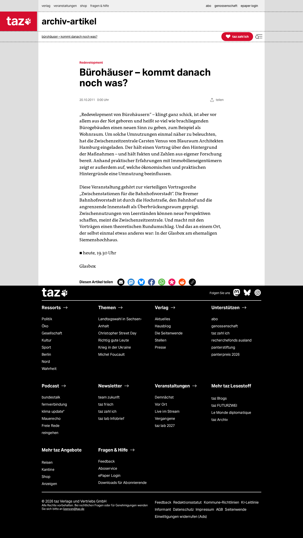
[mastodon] (236, 295)
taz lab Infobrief (111, 418)
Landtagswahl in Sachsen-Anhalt (120, 322)
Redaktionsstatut (188, 502)
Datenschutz (184, 509)
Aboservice (107, 468)
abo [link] (208, 6)
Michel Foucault (111, 354)
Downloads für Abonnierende (122, 482)
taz (55, 293)
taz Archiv (219, 419)
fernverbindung (54, 404)
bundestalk (51, 397)
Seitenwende (235, 509)
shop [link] (83, 6)
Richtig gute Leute (113, 340)
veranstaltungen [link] (65, 6)
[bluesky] (247, 295)
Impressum (205, 509)
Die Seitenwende (169, 333)
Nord (46, 361)
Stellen (160, 340)
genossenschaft (224, 326)
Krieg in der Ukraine (114, 347)
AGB (220, 509)
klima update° (53, 411)
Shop (46, 476)
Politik (47, 319)
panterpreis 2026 (225, 354)
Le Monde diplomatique (231, 412)
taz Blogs (219, 398)
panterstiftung (223, 347)
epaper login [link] (249, 6)
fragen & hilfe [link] (99, 6)
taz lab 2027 (165, 425)
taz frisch (105, 404)
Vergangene (165, 418)
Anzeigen (49, 483)
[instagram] (257, 295)
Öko (45, 326)
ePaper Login (109, 475)
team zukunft (109, 397)
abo (214, 319)
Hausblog (163, 326)
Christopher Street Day (117, 333)
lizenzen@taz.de (73, 509)
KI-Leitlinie (250, 502)
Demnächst (164, 397)
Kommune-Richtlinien (222, 502)
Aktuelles (162, 319)
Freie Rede (50, 425)
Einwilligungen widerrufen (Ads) (181, 516)
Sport (46, 347)
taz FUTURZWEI (224, 405)
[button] (258, 37)
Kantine (48, 469)
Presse (160, 347)
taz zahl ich (220, 333)
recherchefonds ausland (231, 340)
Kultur (47, 340)
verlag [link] (46, 6)
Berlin (46, 354)
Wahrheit (49, 368)
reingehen (50, 432)
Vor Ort (161, 404)
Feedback (106, 461)
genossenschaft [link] (225, 6)
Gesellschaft (52, 333)
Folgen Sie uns (220, 293)
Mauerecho (51, 418)
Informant (163, 509)
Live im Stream (167, 411)
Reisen (47, 462)
